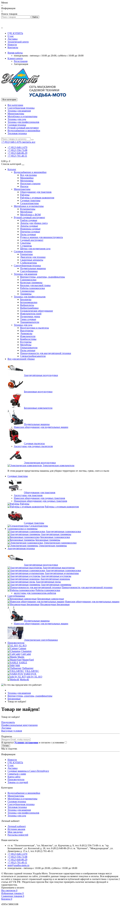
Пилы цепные (27, 350)
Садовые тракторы (30, 200)
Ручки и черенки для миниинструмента (41, 237)
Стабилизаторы (28, 262)
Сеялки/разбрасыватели (33, 356)
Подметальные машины (33, 268)
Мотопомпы (26, 180)
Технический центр (18, 41)
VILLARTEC (32, 671)
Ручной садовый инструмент (23, 127)
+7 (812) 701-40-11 (17, 155)
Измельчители (27, 336)
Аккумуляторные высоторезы (59, 567)
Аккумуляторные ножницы (55, 579)
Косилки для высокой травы (35, 285)
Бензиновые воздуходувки (38, 391)
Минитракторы (16, 113)
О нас (11, 36)
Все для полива (28, 175)
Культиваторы (27, 209)
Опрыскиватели (28, 347)
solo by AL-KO (34, 676)
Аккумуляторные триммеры (56, 534)
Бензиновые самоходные (50, 598)
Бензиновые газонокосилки (55, 537)
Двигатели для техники (33, 257)
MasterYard (28, 659)
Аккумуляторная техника (21, 548)
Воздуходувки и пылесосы (34, 327)
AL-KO (23, 645)
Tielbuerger (27, 668)
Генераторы (26, 254)
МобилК (24, 679)
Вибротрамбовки (29, 308)
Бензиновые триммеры (47, 540)
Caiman (22, 648)
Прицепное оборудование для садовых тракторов (40, 501)
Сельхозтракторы (29, 203)
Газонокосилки (28, 279)
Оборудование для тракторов (36, 192)
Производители (16, 642)
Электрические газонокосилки (60, 542)
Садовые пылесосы (34, 443)
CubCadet (26, 654)
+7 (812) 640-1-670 (17, 147)
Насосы (24, 186)
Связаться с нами (17, 773)
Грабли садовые (28, 220)
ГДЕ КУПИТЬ (15, 33)
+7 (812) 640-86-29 (17, 153)
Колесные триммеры (31, 282)
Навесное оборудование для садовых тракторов (39, 498)
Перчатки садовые (30, 231)
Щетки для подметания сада (35, 248)
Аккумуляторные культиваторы (62, 573)
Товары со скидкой (18, 782)
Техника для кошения (19, 110)
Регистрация (20, 61)
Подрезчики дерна (30, 316)
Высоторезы (26, 330)
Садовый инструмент (31, 240)
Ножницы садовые (30, 228)
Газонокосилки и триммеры (22, 528)
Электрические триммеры (53, 545)
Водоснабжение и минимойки (24, 130)
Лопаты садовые (29, 226)
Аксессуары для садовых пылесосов (33, 446)
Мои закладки (15, 832)
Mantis (20, 657)
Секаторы (25, 243)
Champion (26, 651)
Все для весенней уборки (21, 359)
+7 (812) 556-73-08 (17, 150)
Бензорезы (25, 299)
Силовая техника (17, 125)
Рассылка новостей (18, 834)
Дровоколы (26, 333)
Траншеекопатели (29, 322)
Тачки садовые (28, 319)
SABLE (23, 662)
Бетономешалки (28, 302)
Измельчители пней (30, 313)
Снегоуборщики (29, 271)
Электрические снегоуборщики (41, 640)
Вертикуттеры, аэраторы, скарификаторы (42, 277)
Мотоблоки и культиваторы (22, 116)
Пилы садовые (28, 234)
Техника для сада (17, 119)
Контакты (13, 47)
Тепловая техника (17, 133)
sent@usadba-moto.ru (18, 865)
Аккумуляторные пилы (48, 581)
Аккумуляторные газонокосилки (63, 531)
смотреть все (28, 142)
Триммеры (26, 293)
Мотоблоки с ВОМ (30, 214)
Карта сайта (14, 776)
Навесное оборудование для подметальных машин (41, 427)
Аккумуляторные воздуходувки (41, 375)
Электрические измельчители (58, 465)
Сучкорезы (26, 245)
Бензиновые (14, 698)
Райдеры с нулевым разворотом (37, 197)
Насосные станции (30, 183)
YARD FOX (29, 674)
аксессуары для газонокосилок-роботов (35, 593)
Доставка (12, 39)
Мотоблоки (26, 211)
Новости (12, 44)
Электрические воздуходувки (40, 462)
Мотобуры (25, 344)
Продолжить (8, 722)
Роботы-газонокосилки (32, 288)
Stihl (17, 665)
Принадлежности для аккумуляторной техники (45, 353)
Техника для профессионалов (23, 122)
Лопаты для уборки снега (34, 223)
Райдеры (24, 194)
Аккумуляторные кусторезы (56, 576)
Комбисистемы (28, 339)
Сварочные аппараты (31, 260)
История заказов (16, 829)
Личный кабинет (17, 826)
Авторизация (21, 64)
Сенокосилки (27, 291)
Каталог (12, 169)
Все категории (15, 105)
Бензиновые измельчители (38, 408)
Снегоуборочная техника (21, 108)
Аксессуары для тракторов (28, 495)
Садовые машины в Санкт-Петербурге (28, 771)
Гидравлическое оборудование (36, 310)
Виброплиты (27, 305)
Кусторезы (26, 342)
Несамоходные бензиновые (55, 604)
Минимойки (27, 177)
